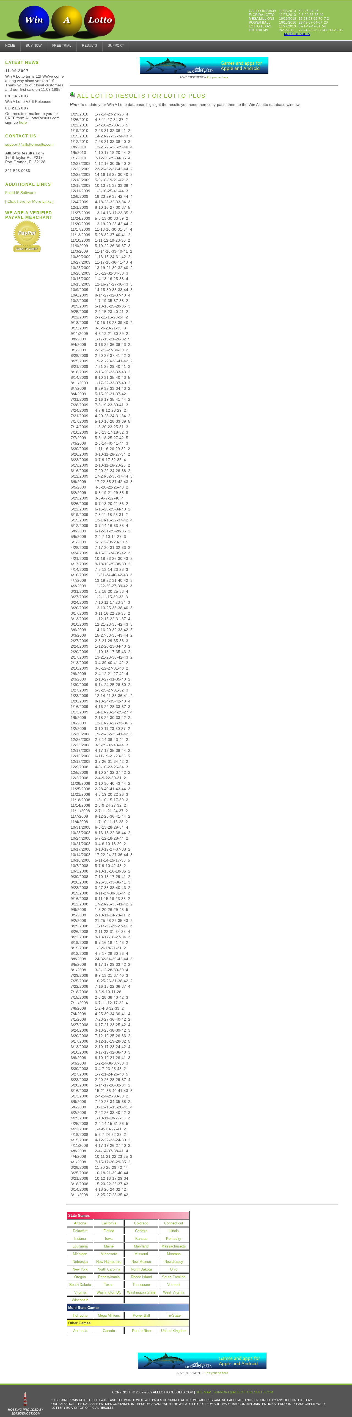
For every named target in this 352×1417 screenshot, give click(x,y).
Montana (174, 1254)
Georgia (141, 1231)
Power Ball (141, 1315)
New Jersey (173, 1262)
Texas (109, 1285)
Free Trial (61, 45)
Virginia (80, 1292)
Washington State (141, 1292)
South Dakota (80, 1285)
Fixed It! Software (20, 192)
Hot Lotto (80, 1315)
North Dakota (141, 1269)
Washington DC (109, 1292)
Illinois (174, 1231)
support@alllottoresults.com (29, 144)
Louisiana (80, 1246)
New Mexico (141, 1262)
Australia (80, 1331)
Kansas (141, 1239)
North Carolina (109, 1269)
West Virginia (173, 1292)
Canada (109, 1331)
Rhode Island (141, 1277)
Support (116, 45)
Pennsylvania (109, 1277)
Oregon (80, 1277)
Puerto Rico (141, 1331)
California (108, 1223)
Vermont (173, 1285)
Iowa (108, 1239)
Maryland (141, 1246)
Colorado (141, 1223)
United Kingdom (173, 1331)
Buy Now (34, 45)
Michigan (80, 1254)
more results (297, 34)
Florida (108, 1231)
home (10, 45)
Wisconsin (80, 1300)
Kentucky (173, 1239)
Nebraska (80, 1262)
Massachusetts (173, 1246)
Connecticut (173, 1223)
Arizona (80, 1223)
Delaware (80, 1231)
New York (80, 1269)
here (23, 122)
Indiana (80, 1239)
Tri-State (174, 1315)
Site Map (203, 1392)
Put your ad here (217, 77)
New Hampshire (108, 1262)
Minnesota (109, 1254)
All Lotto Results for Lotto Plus (140, 95)
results (89, 45)
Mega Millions (109, 1315)
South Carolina (173, 1277)
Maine (109, 1246)
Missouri (141, 1254)
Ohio (173, 1269)
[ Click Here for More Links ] (29, 201)
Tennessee (141, 1285)
